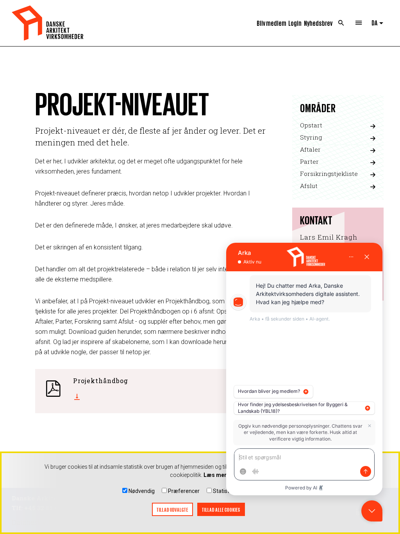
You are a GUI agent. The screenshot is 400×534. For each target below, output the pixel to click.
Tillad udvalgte (172, 509)
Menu (359, 23)
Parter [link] (309, 161)
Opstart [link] (311, 125)
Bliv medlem (271, 23)
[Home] (47, 23)
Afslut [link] (309, 186)
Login (295, 23)
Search (341, 23)
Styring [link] (311, 137)
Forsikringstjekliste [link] (329, 173)
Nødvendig (142, 491)
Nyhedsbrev (318, 23)
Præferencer (184, 491)
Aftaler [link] (310, 149)
